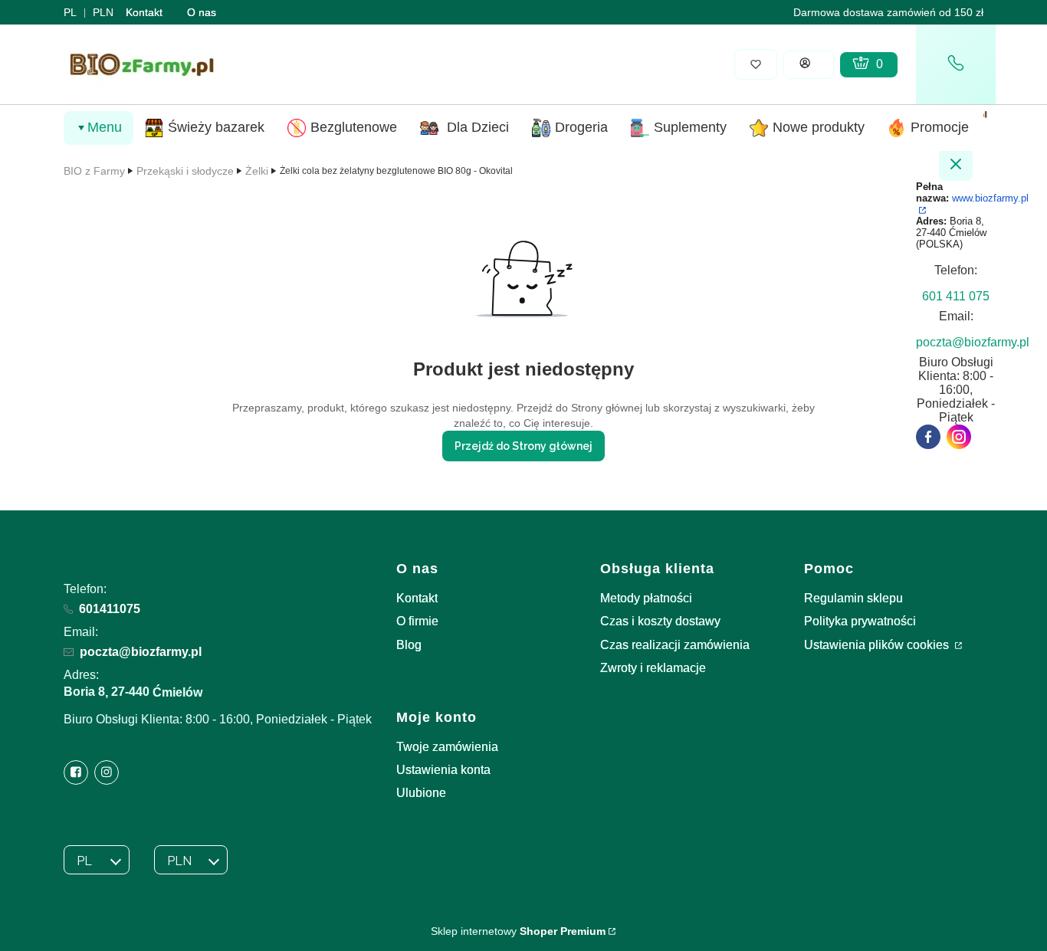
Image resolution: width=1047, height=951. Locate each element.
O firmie (417, 621)
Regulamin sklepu (853, 598)
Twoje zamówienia (447, 746)
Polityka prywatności (860, 621)
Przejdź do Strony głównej (523, 446)
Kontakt (144, 12)
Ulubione (421, 792)
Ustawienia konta (443, 769)
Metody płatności (646, 598)
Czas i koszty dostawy (660, 621)
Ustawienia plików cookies (878, 644)
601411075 (109, 608)
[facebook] (928, 437)
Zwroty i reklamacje (653, 667)
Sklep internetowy (518, 931)
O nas (201, 12)
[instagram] (959, 437)
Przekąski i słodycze (185, 171)
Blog (409, 644)
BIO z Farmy (94, 171)
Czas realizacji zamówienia (675, 644)
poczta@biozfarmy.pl (141, 651)
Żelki (256, 171)
